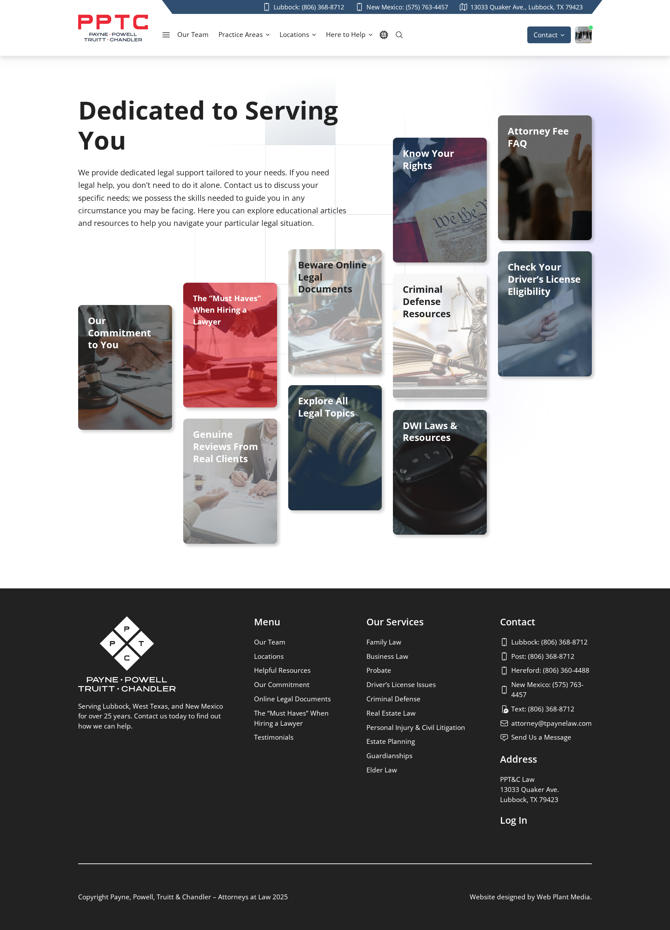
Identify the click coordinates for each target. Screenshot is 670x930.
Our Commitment (282, 684)
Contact (546, 34)
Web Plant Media (563, 896)
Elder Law (381, 770)
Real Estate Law (391, 713)
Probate (378, 670)
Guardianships (389, 755)
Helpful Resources (282, 670)
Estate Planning (390, 741)
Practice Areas (240, 34)
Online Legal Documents (292, 698)
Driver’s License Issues (401, 684)
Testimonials (273, 737)
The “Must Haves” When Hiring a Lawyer (291, 718)
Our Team (193, 34)
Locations (294, 34)
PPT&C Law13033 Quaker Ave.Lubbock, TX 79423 (529, 789)
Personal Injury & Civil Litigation (415, 727)
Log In (513, 820)
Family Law (383, 642)
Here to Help (346, 34)
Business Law (387, 656)
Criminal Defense (393, 698)
